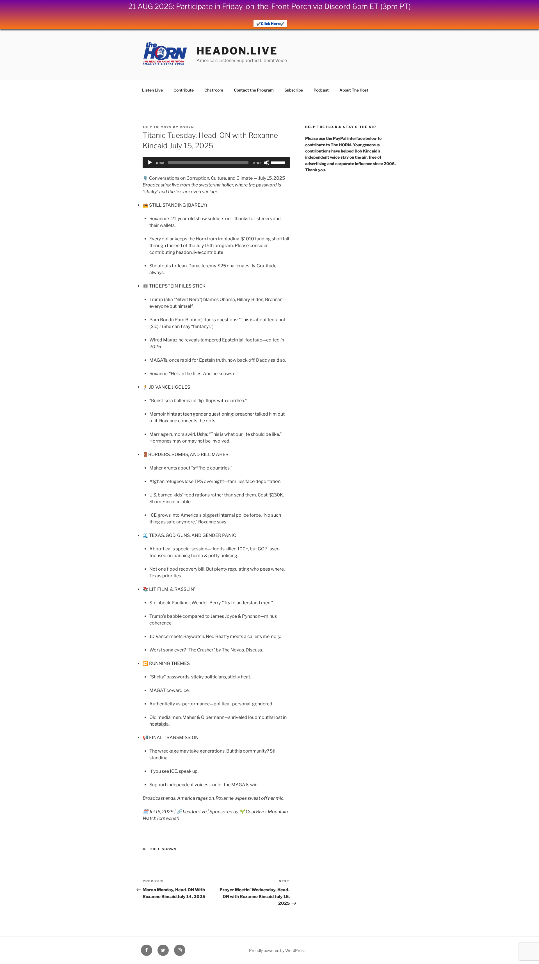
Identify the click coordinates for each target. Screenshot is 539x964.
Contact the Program (254, 90)
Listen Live (152, 90)
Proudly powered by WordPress (277, 950)
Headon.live (237, 51)
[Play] (150, 162)
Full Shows (163, 849)
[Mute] (267, 162)
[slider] (279, 162)
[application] (216, 162)
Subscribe (293, 90)
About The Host (353, 90)
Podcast (321, 90)
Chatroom (213, 90)
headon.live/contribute (199, 252)
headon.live (195, 811)
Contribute (183, 90)
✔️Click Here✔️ (270, 23)
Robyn (187, 127)
